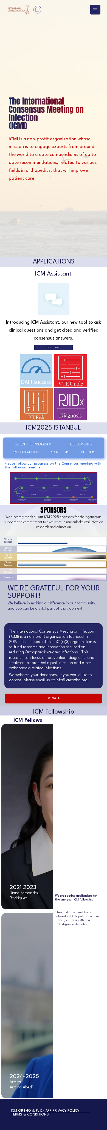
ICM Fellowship (53, 712)
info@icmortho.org (72, 680)
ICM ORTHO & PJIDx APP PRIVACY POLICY (50, 1110)
